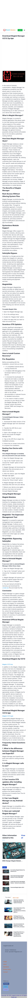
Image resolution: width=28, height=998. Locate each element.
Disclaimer (6, 967)
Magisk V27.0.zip (7, 664)
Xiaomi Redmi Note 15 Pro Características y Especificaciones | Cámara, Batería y (20, 910)
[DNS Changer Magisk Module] (14, 850)
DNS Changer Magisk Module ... (12, 861)
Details (4, 867)
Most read (15, 897)
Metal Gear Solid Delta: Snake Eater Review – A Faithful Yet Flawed (19, 901)
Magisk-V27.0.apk (7, 716)
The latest (8, 897)
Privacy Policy (7, 969)
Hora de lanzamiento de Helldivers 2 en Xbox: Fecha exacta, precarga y (20, 925)
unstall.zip (5, 588)
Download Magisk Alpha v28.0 (17, 887)
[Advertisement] (14, 14)
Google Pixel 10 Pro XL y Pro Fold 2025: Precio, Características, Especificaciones (19, 934)
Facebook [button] (6, 983)
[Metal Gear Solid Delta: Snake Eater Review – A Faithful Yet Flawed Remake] (8, 902)
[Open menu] (24, 30)
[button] (5, 986)
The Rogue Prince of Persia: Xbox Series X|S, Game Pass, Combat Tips (20, 917)
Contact (20, 30)
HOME (5, 961)
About (5, 964)
